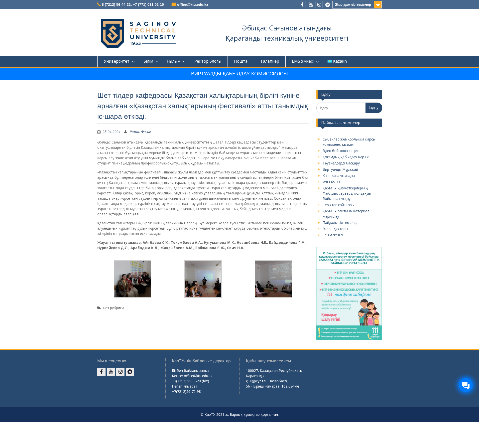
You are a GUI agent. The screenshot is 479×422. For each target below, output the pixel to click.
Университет (116, 61)
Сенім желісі (333, 235)
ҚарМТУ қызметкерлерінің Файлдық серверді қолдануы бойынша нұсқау (347, 193)
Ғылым (173, 61)
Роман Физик (140, 131)
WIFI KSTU (331, 181)
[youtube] (310, 4)
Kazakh (340, 61)
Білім (148, 61)
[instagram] (319, 4)
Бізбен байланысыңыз (190, 370)
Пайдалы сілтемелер (340, 222)
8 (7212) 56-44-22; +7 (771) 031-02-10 (133, 4)
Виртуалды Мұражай (340, 169)
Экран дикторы (335, 228)
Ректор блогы (207, 61)
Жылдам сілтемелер (353, 4)
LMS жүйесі (303, 61)
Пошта (240, 61)
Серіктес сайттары (338, 204)
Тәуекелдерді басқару (341, 163)
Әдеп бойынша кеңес (341, 150)
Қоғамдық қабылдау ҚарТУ (346, 156)
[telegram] (327, 4)
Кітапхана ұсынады (339, 175)
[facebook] (302, 4)
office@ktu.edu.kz (192, 4)
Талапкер (269, 61)
